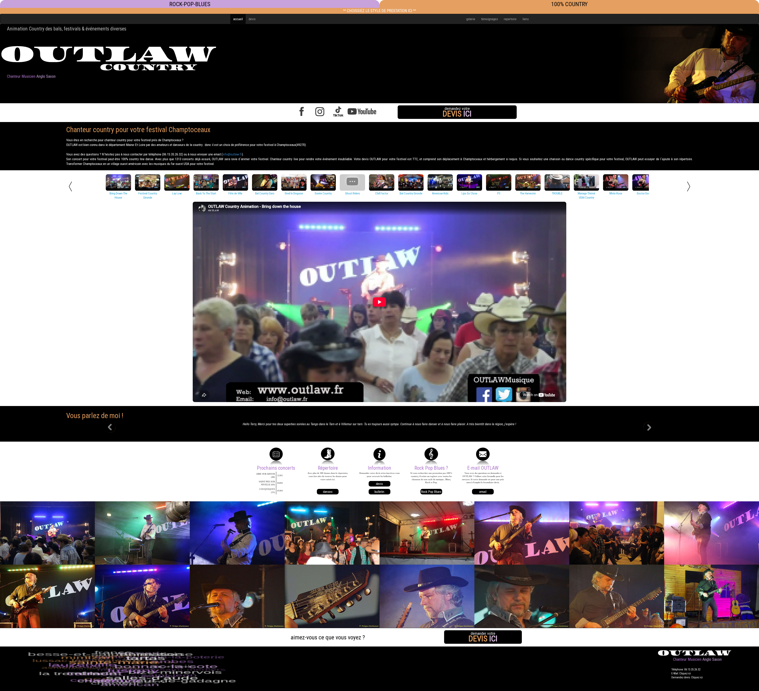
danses (327, 492)
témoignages (489, 19)
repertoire (510, 19)
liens (525, 19)
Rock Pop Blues (431, 492)
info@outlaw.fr (232, 154)
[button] (113, 428)
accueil (238, 19)
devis (252, 19)
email (482, 492)
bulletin (379, 492)
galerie (470, 19)
